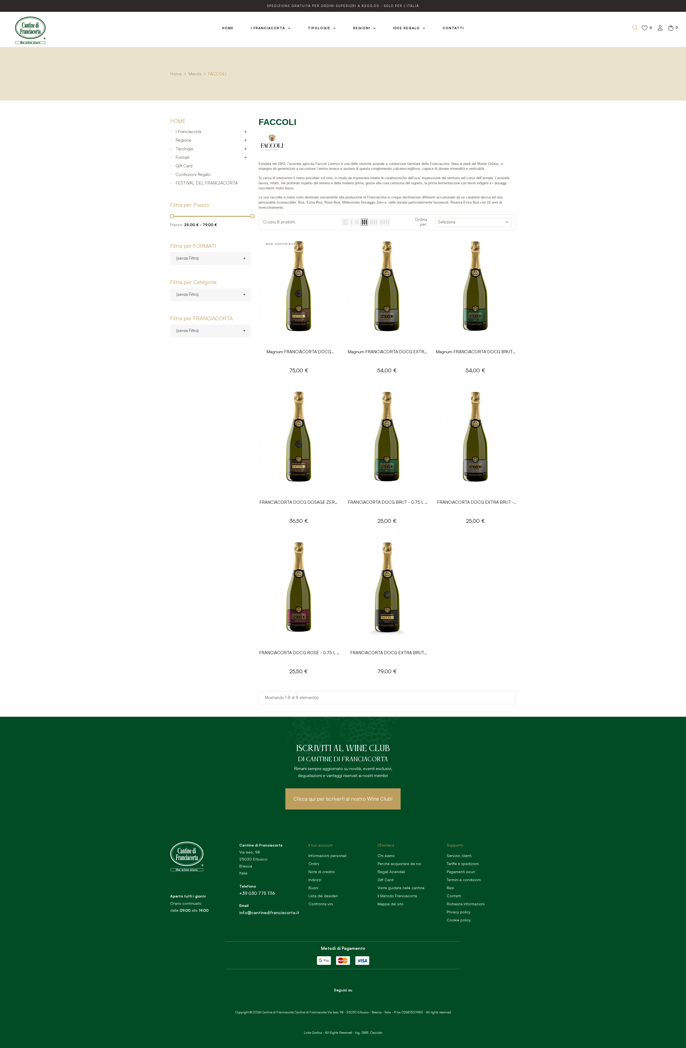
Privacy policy (459, 912)
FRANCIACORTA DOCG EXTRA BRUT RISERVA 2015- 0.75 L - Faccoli (387, 653)
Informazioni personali (327, 855)
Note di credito (321, 871)
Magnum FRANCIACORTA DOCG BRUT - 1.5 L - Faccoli (476, 352)
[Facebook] (335, 999)
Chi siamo (386, 855)
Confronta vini (320, 904)
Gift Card (184, 165)
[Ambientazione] (660, 28)
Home (177, 120)
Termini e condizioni (464, 879)
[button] (343, 799)
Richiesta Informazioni (465, 904)
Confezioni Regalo (193, 174)
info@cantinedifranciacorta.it (269, 912)
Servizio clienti (459, 855)
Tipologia (184, 148)
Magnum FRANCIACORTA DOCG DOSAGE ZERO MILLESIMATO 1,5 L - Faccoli (298, 352)
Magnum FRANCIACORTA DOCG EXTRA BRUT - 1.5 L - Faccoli (387, 352)
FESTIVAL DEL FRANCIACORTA (207, 183)
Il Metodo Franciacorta (397, 895)
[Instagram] (350, 999)
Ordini (313, 863)
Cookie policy (459, 920)
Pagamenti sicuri (461, 871)
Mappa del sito (391, 904)
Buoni (313, 887)
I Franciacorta (188, 131)
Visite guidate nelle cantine (401, 887)
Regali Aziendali (391, 871)
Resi (450, 887)
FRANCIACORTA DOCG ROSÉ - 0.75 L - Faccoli (298, 653)
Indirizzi (314, 879)
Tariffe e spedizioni (463, 863)
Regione (183, 140)
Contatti (454, 895)
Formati (182, 157)
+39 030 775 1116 (257, 893)
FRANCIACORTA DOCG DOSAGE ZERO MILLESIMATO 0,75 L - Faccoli (298, 502)
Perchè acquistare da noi (399, 863)
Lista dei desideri (323, 895)
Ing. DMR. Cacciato (368, 1033)
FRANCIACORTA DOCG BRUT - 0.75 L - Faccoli (387, 502)
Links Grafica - (314, 1033)
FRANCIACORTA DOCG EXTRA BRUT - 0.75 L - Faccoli (475, 502)
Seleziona (446, 222)
